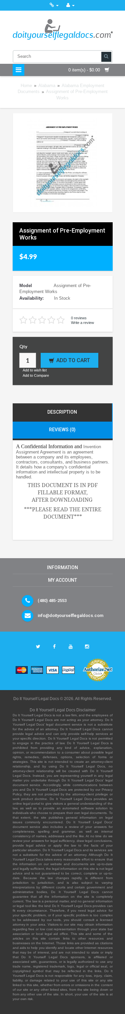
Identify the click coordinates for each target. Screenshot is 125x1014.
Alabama (46, 85)
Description (62, 412)
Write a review (82, 323)
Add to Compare (36, 375)
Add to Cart (73, 360)
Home (26, 85)
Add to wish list (35, 370)
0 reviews (79, 318)
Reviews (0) (62, 429)
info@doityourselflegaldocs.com (70, 615)
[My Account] (70, 5)
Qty (23, 346)
